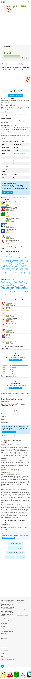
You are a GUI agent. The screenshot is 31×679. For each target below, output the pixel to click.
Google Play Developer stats (22, 606)
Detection (18, 288)
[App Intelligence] (2, 666)
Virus (13, 285)
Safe (13, 272)
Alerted (26, 260)
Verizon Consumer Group (17, 300)
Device (3, 269)
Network (21, 295)
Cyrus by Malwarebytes (11, 229)
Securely (3, 263)
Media (27, 257)
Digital (7, 253)
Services (16, 253)
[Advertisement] (15, 28)
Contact (2, 641)
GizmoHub (8, 334)
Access (7, 288)
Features (12, 288)
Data (8, 266)
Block (3, 295)
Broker (11, 260)
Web (17, 269)
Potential (21, 253)
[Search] (29, 2)
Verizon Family (9, 329)
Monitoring (4, 257)
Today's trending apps (15, 543)
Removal (9, 257)
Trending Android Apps (21, 609)
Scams (3, 291)
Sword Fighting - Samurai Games (6, 627)
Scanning (12, 291)
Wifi (16, 295)
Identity (14, 263)
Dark (26, 253)
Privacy (7, 282)
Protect (3, 266)
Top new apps (21, 557)
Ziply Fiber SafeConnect (11, 212)
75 (13, 167)
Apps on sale (10, 557)
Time (28, 291)
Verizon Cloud (9, 307)
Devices (21, 269)
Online (16, 266)
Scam (21, 282)
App (12, 266)
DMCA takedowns (4, 650)
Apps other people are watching (15, 552)
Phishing (26, 285)
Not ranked (15, 158)
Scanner (21, 285)
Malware (27, 272)
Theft (13, 269)
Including (21, 260)
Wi (20, 266)
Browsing (8, 272)
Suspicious (23, 288)
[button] (15, 416)
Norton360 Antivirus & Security (12, 201)
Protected (23, 257)
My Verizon (8, 302)
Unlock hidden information (15, 359)
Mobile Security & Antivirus (11, 207)
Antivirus (16, 282)
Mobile (3, 272)
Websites (17, 272)
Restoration (9, 263)
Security (23, 263)
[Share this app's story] (22, 58)
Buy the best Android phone (22, 615)
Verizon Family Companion (11, 318)
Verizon (3, 253)
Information (4, 276)
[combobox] (22, 2)
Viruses (3, 288)
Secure (19, 263)
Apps (3, 282)
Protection (8, 269)
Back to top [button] (27, 667)
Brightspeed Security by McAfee (12, 240)
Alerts (25, 282)
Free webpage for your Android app (7, 660)
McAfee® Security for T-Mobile (12, 218)
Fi (11, 253)
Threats (22, 272)
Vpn (11, 282)
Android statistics (20, 602)
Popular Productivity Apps (15, 548)
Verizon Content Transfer (11, 323)
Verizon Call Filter (9, 313)
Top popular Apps (20, 612)
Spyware (7, 295)
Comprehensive (16, 257)
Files (3, 260)
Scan (24, 266)
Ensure (7, 260)
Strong (3, 285)
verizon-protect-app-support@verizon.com (11, 410)
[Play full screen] (26, 58)
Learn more (11, 190)
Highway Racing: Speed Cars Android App (7, 632)
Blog (2, 656)
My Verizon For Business (11, 339)
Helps (12, 295)
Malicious (8, 285)
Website (3, 413)
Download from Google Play (16, 95)
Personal (26, 269)
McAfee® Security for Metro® (12, 235)
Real (7, 291)
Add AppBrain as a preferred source (10, 435)
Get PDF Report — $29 (7, 192)
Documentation (4, 647)
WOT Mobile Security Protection (12, 223)
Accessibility (22, 291)
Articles (2, 653)
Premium (16, 260)
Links (17, 291)
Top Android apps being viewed (7, 620)
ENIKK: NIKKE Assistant (6, 623)
